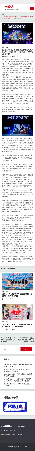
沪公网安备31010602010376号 (12, 434)
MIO (14, 57)
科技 (7, 47)
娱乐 (3, 47)
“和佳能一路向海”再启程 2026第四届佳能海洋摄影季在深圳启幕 (17, 295)
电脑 (3, 291)
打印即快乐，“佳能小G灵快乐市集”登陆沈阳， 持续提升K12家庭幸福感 (17, 325)
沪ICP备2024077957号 (8, 430)
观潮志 (9, 7)
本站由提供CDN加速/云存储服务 (13, 426)
